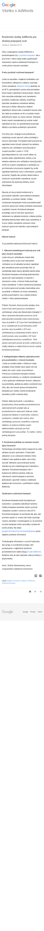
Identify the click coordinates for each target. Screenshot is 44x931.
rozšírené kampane (27, 55)
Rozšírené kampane (8, 583)
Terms (40, 612)
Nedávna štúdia (23, 86)
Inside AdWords (34, 552)
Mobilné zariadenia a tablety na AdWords (21, 581)
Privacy (33, 612)
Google (25, 612)
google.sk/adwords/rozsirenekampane (18, 531)
